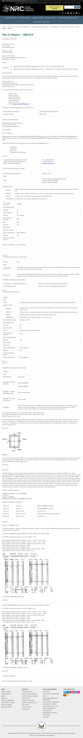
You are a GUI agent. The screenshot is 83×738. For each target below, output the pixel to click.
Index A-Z (61, 3)
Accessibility (72, 733)
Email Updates (53, 3)
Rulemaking (46, 715)
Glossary (46, 717)
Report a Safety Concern (54, 7)
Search (77, 7)
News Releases (6, 691)
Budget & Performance (29, 694)
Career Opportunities (29, 702)
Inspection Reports (49, 708)
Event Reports (6, 694)
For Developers (6, 707)
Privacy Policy (33, 735)
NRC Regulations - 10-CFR (51, 706)
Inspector (56, 733)
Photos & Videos (6, 704)
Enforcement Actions (50, 712)
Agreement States (23, 3)
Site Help (38, 3)
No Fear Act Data (46, 733)
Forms (45, 696)
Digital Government (7, 700)
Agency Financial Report (30, 696)
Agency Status (26, 707)
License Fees (26, 698)
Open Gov (4, 698)
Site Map (65, 733)
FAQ (16, 3)
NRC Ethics (25, 704)
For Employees (50, 735)
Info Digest (46, 691)
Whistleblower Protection (34, 733)
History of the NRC (28, 700)
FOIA (26, 733)
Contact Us (45, 3)
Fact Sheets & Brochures (51, 694)
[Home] (9, 8)
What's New (32, 3)
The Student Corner (7, 702)
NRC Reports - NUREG (49, 704)
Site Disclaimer (41, 735)
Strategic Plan (27, 691)
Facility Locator (75, 3)
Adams (3, 696)
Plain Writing (47, 710)
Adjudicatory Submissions (51, 702)
